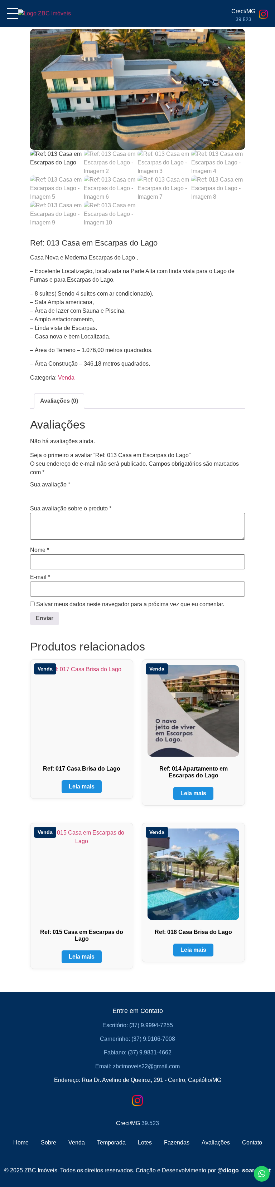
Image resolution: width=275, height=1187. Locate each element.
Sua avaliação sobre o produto (70, 508)
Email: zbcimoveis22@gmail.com (137, 1066)
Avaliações (216, 1142)
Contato (252, 1142)
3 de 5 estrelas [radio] (54, 493)
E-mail (40, 577)
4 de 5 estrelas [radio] (64, 493)
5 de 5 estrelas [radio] (74, 493)
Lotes (145, 1142)
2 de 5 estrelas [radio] (44, 493)
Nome (39, 550)
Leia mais (82, 786)
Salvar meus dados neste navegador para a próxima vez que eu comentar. (130, 604)
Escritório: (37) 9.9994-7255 (137, 1025)
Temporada (111, 1142)
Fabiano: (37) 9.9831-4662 (138, 1052)
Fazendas (176, 1142)
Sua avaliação (50, 485)
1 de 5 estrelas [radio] (34, 493)
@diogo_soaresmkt (244, 1170)
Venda (66, 378)
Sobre (48, 1142)
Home (21, 1142)
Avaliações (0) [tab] (59, 401)
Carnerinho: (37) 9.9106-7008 (137, 1039)
